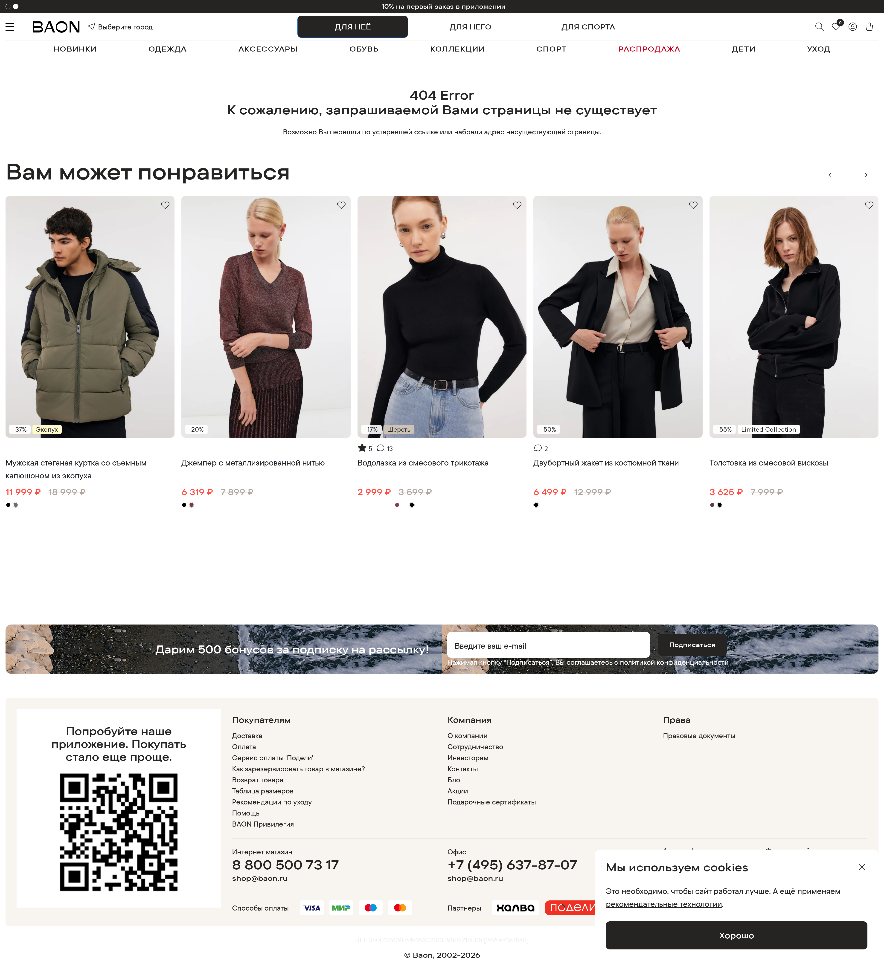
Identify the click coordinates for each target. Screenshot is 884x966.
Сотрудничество (475, 746)
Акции (458, 790)
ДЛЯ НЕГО (470, 26)
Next (863, 174)
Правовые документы (699, 735)
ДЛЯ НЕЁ (353, 26)
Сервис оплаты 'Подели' (272, 757)
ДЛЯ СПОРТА (588, 26)
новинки (75, 48)
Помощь (245, 812)
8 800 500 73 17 (285, 864)
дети (744, 48)
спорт (551, 48)
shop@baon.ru (260, 878)
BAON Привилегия (263, 823)
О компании (468, 735)
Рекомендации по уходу (272, 801)
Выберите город (110, 26)
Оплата (244, 746)
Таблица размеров (263, 790)
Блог (455, 779)
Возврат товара (257, 779)
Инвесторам (468, 757)
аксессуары (268, 48)
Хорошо (736, 935)
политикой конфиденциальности (674, 662)
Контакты (463, 768)
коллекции (457, 48)
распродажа (649, 48)
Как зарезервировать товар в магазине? (298, 768)
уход (819, 48)
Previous (832, 174)
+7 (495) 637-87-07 (512, 864)
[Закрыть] (861, 867)
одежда (167, 48)
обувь (364, 48)
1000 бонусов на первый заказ (442, 6)
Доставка (247, 735)
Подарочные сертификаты (492, 801)
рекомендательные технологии (664, 904)
